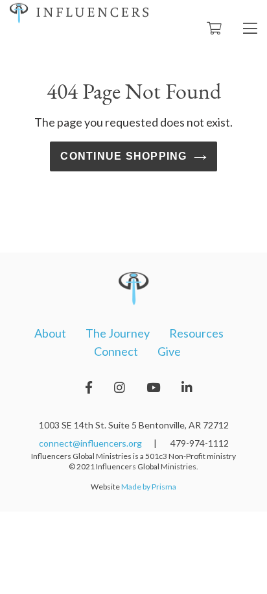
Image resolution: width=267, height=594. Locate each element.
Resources (196, 333)
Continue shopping (123, 156)
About (50, 333)
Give (169, 351)
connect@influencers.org (90, 443)
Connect (116, 351)
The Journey (118, 333)
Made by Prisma (148, 486)
